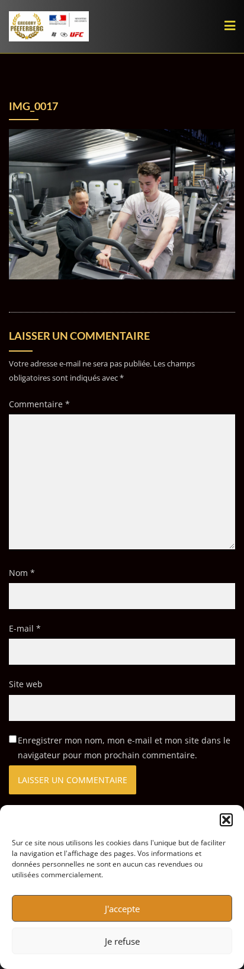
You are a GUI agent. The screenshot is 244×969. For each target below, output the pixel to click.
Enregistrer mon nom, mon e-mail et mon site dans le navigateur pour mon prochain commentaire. (124, 748)
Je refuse (122, 941)
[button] (226, 820)
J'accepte (122, 909)
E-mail (25, 628)
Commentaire (39, 404)
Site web (26, 684)
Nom (22, 572)
